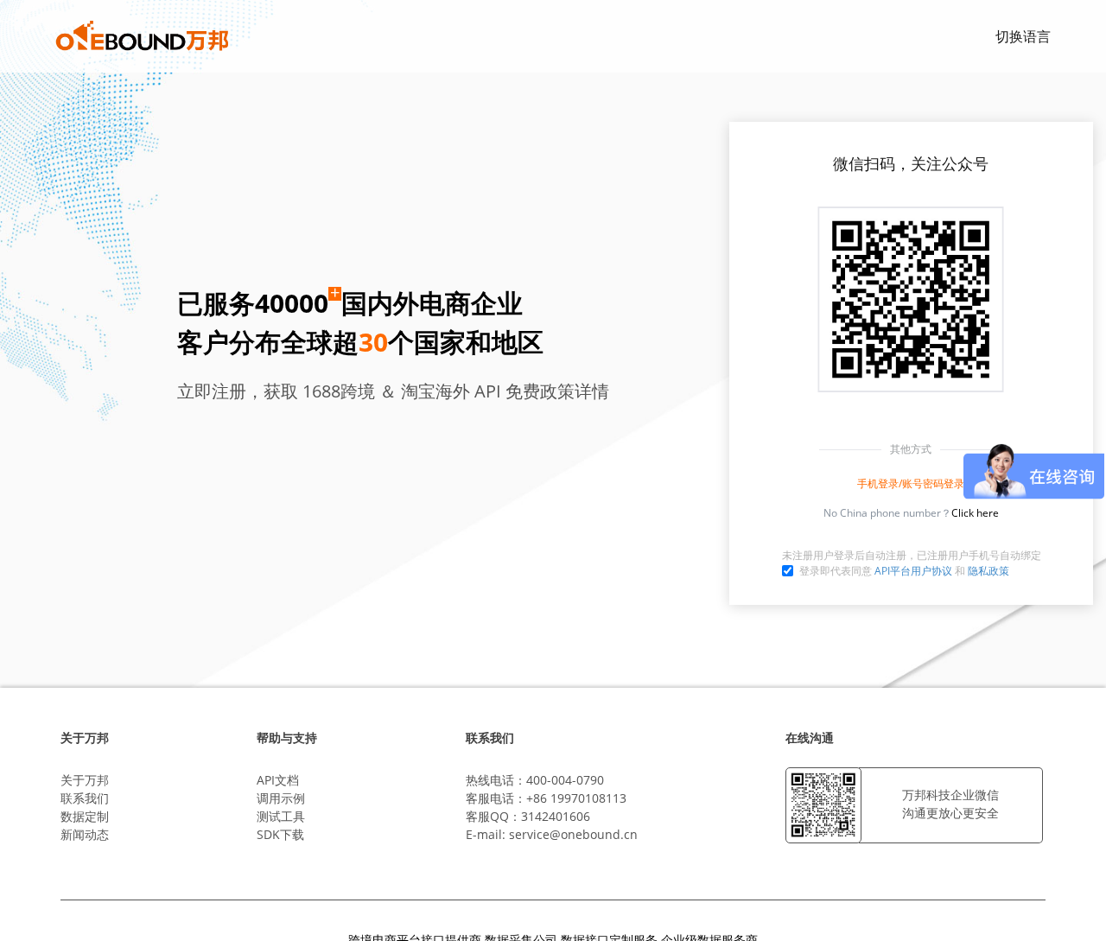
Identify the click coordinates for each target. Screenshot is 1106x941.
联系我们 (84, 798)
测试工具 (281, 816)
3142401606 (555, 816)
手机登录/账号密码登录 (910, 483)
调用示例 (281, 798)
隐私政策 (988, 570)
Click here (975, 512)
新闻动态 (84, 834)
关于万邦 (84, 780)
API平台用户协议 (913, 570)
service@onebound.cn (573, 834)
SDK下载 (280, 834)
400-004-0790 (565, 780)
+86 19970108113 (576, 798)
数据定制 (84, 816)
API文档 (278, 780)
